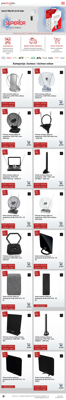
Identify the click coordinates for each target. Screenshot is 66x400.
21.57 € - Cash (40, 106)
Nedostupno (40, 306)
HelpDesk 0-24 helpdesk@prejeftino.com (42, 396)
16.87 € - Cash (8, 349)
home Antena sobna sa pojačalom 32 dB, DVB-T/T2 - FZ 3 (14, 217)
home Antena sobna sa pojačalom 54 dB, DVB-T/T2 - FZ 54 (14, 379)
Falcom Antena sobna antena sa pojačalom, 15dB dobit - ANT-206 (14, 339)
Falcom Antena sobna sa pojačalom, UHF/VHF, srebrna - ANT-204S (46, 217)
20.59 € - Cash (8, 187)
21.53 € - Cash (8, 106)
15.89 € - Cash (8, 146)
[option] (33, 19)
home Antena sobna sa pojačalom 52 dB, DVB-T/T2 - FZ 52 (46, 258)
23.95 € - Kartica (8, 225)
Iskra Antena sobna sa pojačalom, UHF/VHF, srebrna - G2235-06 (14, 96)
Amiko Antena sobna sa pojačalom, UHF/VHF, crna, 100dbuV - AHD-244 (44, 339)
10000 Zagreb (36, 396)
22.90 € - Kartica (8, 103)
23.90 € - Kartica (40, 265)
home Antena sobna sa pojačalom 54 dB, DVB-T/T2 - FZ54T (45, 379)
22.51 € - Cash (8, 227)
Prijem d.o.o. (15, 396)
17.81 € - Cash (40, 146)
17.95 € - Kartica (8, 346)
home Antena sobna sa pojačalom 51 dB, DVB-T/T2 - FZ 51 (14, 298)
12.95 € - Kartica (40, 184)
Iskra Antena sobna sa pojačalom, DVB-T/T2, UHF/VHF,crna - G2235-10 (12, 177)
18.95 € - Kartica (40, 144)
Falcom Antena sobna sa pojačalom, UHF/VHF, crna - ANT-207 (13, 258)
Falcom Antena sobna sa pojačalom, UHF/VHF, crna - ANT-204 (13, 136)
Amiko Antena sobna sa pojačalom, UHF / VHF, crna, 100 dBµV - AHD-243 (45, 177)
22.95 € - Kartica (40, 103)
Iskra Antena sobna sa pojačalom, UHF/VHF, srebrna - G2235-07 (46, 96)
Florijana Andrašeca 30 (26, 396)
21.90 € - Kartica (8, 184)
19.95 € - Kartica (8, 306)
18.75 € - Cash (8, 308)
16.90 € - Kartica (8, 144)
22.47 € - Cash (40, 268)
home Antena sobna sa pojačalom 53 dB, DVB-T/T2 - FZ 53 (46, 298)
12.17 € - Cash (40, 187)
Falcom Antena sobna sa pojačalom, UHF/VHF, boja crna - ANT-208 (46, 136)
